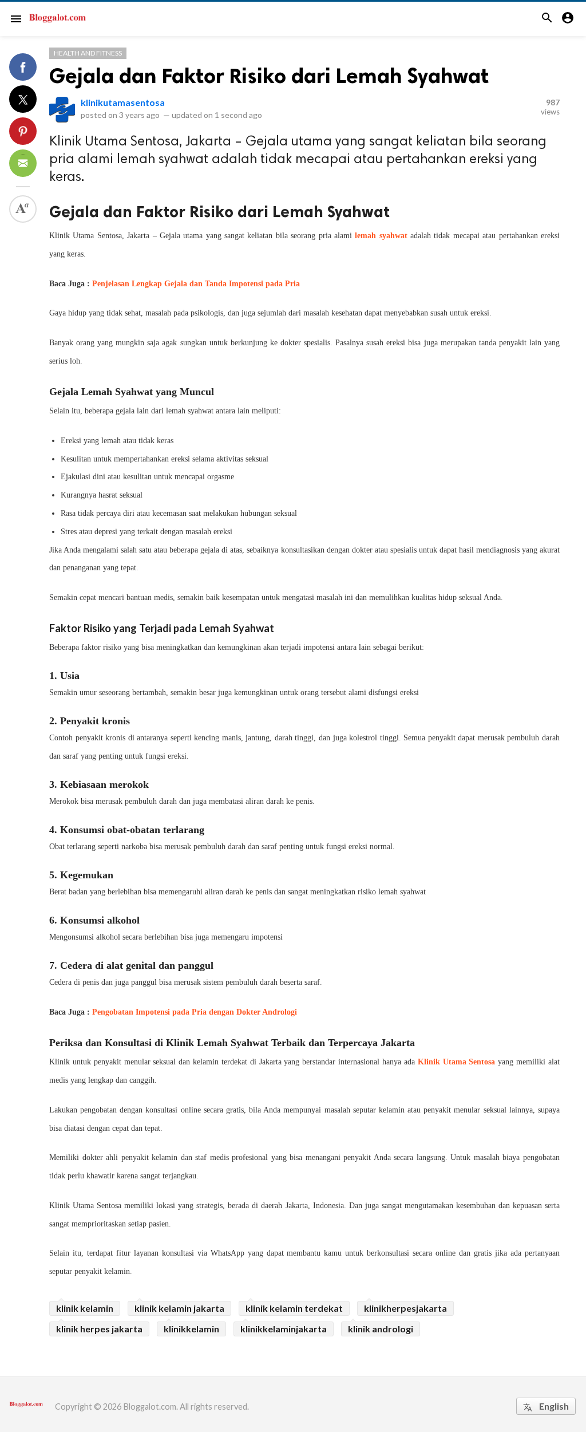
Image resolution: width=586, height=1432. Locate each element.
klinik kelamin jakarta (179, 1308)
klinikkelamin (191, 1328)
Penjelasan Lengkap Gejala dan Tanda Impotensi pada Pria (196, 283)
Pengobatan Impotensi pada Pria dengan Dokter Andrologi (194, 1012)
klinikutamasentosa (123, 102)
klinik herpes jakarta (99, 1328)
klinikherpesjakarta (405, 1308)
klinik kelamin (84, 1308)
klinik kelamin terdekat (294, 1308)
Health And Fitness (88, 53)
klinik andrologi (380, 1328)
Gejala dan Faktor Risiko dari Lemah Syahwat (269, 76)
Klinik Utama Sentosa (457, 1062)
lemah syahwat (381, 235)
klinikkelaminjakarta (283, 1328)
